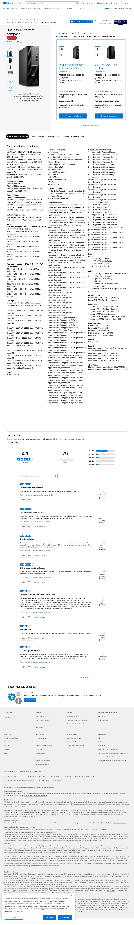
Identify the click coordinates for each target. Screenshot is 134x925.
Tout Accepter (65, 917)
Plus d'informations (119, 823)
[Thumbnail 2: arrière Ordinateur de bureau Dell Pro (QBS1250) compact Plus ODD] (61, 55)
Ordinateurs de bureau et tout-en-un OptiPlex (21, 22)
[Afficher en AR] (10, 88)
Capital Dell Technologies (44, 745)
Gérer (14, 917)
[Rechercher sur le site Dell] (77, 3)
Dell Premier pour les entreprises (120, 8)
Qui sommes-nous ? (42, 738)
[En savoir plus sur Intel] (120, 22)
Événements (102, 745)
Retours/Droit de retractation (76, 724)
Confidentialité (55, 776)
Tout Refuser (49, 917)
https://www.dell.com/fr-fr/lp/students (34, 796)
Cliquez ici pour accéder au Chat (117, 860)
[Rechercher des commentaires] (56, 476)
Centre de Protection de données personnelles (113, 753)
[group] (29, 67)
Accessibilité (58, 780)
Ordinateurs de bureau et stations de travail (26, 20)
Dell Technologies (9, 771)
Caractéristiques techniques (17, 136)
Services (7, 749)
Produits (7, 742)
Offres (6, 753)
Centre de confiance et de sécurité (109, 757)
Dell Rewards (102, 742)
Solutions (7, 745)
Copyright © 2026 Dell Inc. (12, 776)
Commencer (30, 700)
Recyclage (39, 757)
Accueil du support (73, 716)
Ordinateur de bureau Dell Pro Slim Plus (71, 66)
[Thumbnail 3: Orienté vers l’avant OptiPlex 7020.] (10, 67)
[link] (103, 3)
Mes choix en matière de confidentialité (77, 776)
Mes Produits (40, 728)
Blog (99, 738)
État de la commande (42, 720)
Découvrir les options (73, 116)
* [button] (15, 224)
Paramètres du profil (42, 724)
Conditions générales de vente (35, 776)
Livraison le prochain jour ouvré (37, 878)
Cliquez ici (110, 891)
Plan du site (8, 717)
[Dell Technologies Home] (13, 3)
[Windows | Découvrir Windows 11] (81, 21)
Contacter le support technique (77, 720)
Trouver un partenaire (74, 738)
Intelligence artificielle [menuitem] (10, 8)
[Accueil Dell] (7, 20)
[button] (88, 3)
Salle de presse (40, 753)
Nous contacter (103, 720)
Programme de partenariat (75, 745)
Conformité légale (43, 780)
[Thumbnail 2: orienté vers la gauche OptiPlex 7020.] (10, 60)
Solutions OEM (72, 742)
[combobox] (52, 3)
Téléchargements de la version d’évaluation (112, 761)
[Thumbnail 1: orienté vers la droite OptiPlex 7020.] (10, 53)
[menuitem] (30, 8)
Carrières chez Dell (41, 742)
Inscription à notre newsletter (107, 749)
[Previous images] (10, 48)
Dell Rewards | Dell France (16, 806)
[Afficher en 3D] (10, 81)
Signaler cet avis (39, 500)
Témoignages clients (42, 764)
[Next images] (10, 76)
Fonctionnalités (38, 136)
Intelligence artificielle (11, 738)
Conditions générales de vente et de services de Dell (38, 884)
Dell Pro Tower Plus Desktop (106, 66)
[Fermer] (71, 895)
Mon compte (40, 716)
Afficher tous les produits (90, 125)
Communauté (102, 716)
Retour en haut (85, 677)
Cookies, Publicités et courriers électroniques (18, 780)
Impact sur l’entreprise (43, 761)
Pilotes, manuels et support (74, 136)
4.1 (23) (20, 42)
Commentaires (53, 136)
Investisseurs (40, 749)
